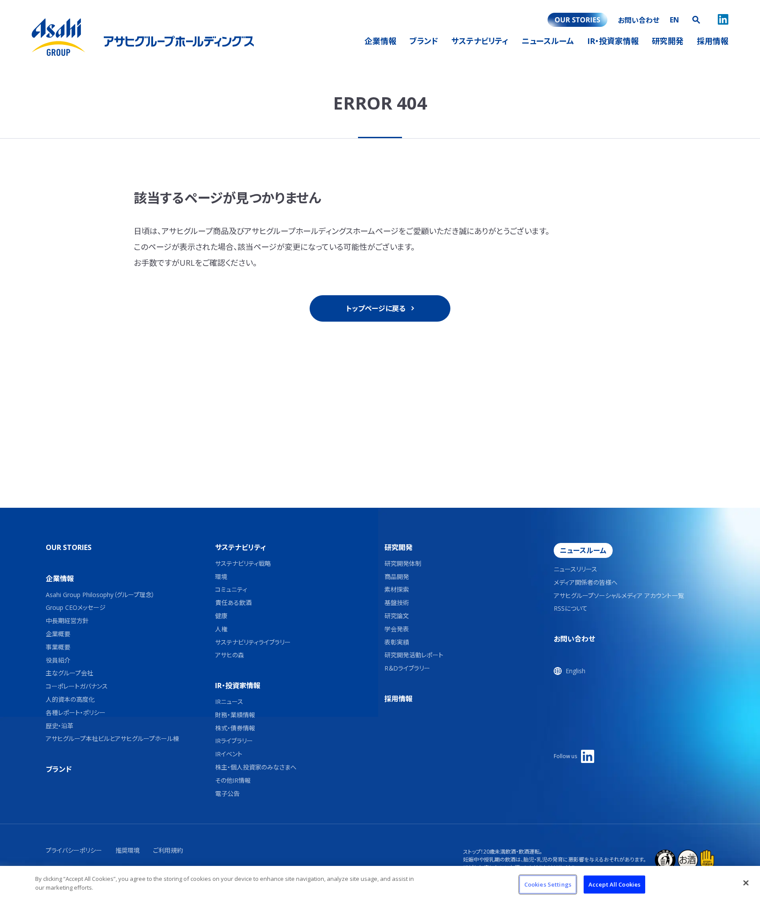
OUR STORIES (68, 547)
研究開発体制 (402, 564)
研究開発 (398, 547)
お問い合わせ (574, 639)
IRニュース (229, 702)
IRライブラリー (234, 741)
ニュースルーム (583, 550)
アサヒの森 (229, 655)
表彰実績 (396, 642)
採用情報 (398, 699)
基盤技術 (396, 603)
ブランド (59, 769)
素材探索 (396, 590)
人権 (221, 629)
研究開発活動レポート (413, 655)
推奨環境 (127, 850)
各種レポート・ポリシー (76, 713)
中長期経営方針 (67, 621)
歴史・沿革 (59, 726)
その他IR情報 (233, 781)
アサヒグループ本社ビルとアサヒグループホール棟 (112, 739)
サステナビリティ (240, 547)
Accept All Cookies (614, 884)
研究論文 (396, 616)
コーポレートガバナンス (77, 686)
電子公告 (227, 794)
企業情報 (60, 578)
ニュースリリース (575, 569)
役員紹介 (58, 660)
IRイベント (228, 754)
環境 (221, 577)
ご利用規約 (168, 850)
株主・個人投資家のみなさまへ (255, 767)
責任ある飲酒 (233, 603)
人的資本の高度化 (70, 700)
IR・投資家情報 (237, 685)
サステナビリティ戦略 (243, 564)
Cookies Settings (547, 884)
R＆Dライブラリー (407, 668)
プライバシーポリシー (74, 850)
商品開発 (396, 577)
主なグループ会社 (69, 673)
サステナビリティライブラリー (253, 642)
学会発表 (396, 629)
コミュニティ (231, 590)
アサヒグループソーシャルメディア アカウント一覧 (619, 596)
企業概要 (58, 634)
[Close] (746, 882)
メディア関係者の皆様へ (586, 583)
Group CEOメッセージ (76, 608)
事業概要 (58, 647)
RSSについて (571, 608)
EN (674, 20)
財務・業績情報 (235, 715)
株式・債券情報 (235, 728)
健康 (221, 616)
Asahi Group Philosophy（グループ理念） (100, 595)
